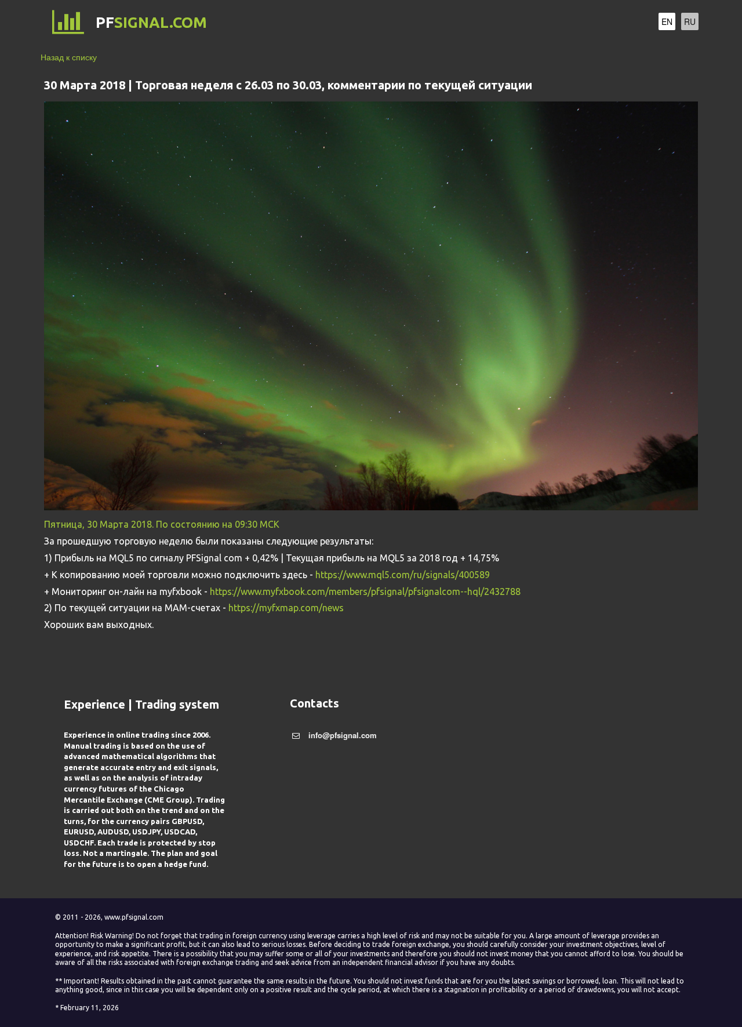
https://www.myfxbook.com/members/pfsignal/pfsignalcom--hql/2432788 (365, 591)
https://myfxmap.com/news (286, 608)
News (602, 23)
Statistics (555, 23)
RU (690, 21)
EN (666, 21)
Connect (500, 23)
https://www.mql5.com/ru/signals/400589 (402, 574)
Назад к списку (69, 57)
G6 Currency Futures (415, 23)
